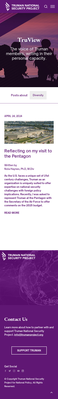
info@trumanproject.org (28, 334)
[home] (22, 6)
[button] (51, 6)
